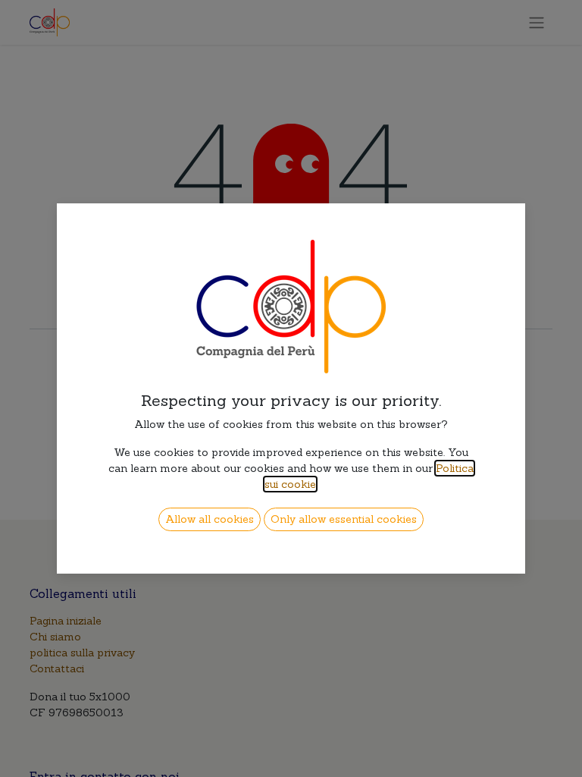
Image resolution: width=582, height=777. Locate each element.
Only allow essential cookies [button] (344, 519)
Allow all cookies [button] (209, 519)
